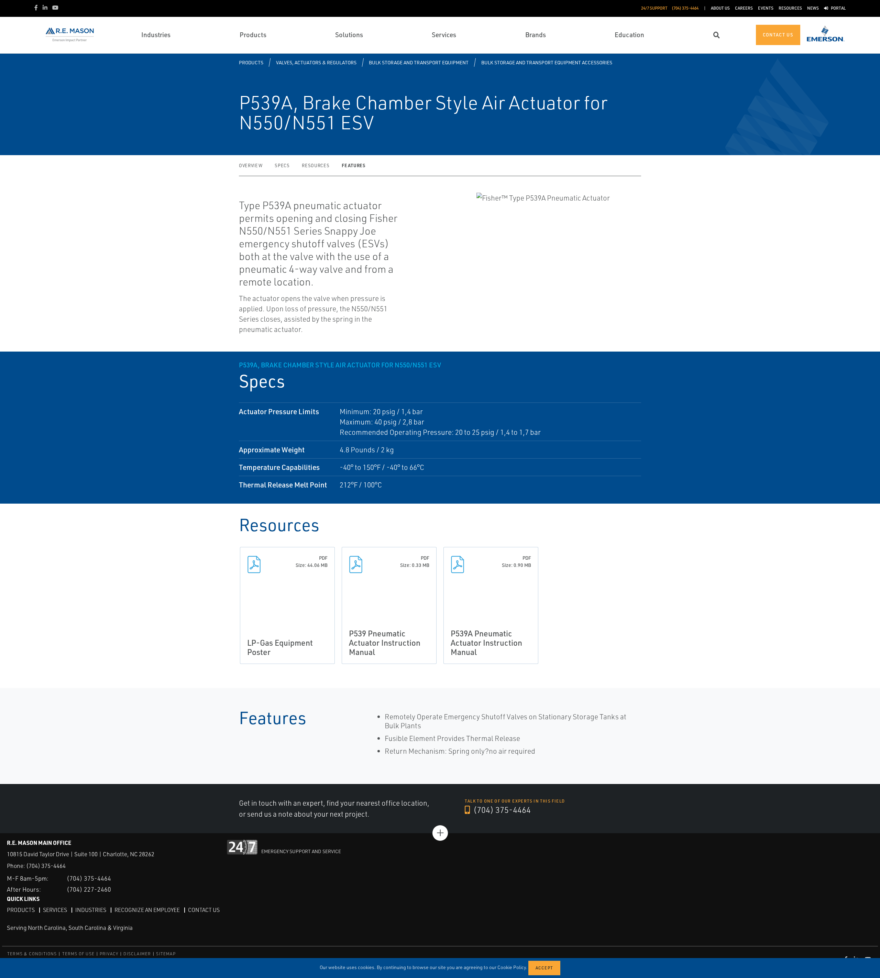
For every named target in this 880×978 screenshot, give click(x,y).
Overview (250, 165)
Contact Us (204, 909)
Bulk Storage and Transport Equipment (419, 62)
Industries (90, 909)
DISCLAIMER (137, 953)
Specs (282, 165)
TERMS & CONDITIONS (32, 953)
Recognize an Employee (147, 909)
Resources (315, 165)
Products (251, 62)
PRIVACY (109, 953)
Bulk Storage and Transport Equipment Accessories (546, 62)
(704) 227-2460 (89, 889)
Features (353, 165)
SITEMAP (165, 953)
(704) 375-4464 (501, 810)
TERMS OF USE (78, 953)
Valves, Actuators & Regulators (316, 62)
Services (55, 909)
